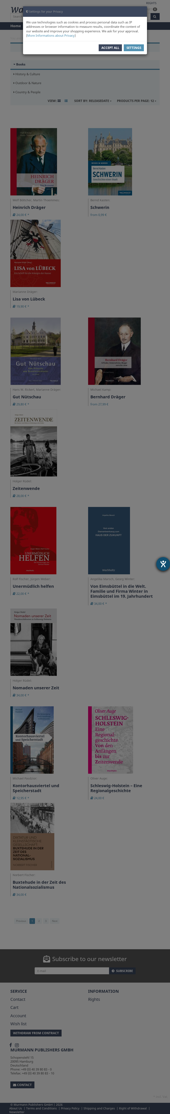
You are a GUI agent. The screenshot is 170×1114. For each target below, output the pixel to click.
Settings (133, 48)
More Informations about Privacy (51, 35)
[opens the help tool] (163, 564)
